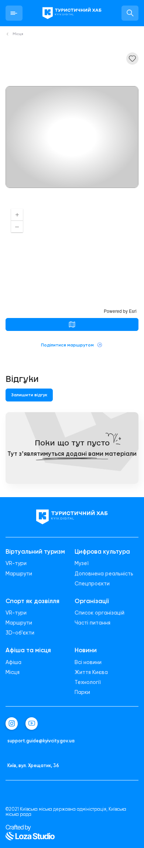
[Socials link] (12, 723)
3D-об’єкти (20, 633)
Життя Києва (91, 672)
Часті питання (92, 623)
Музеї (82, 563)
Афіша (13, 662)
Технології (88, 682)
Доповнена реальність (104, 574)
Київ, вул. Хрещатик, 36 (33, 765)
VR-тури (16, 563)
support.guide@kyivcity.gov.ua (41, 740)
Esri (133, 311)
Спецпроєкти (92, 584)
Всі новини (88, 662)
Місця (13, 672)
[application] (72, 258)
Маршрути (19, 574)
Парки (82, 692)
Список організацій (99, 613)
